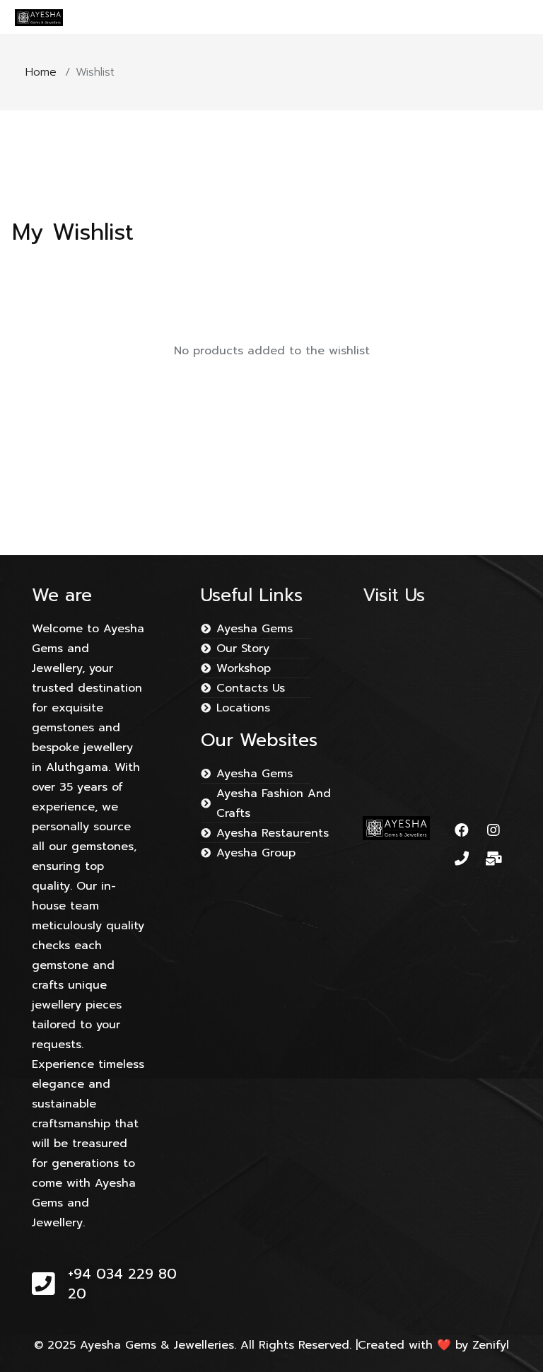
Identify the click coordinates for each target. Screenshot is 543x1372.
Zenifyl (490, 1345)
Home (41, 72)
